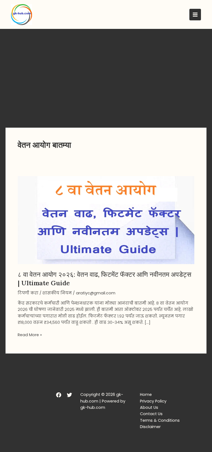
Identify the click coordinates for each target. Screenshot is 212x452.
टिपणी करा (28, 293)
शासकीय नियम (57, 293)
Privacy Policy (153, 401)
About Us (149, 407)
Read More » (30, 335)
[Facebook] (58, 395)
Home (146, 394)
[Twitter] (69, 395)
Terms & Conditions (160, 420)
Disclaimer (150, 426)
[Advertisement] (106, 70)
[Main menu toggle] (195, 14)
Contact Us (151, 414)
